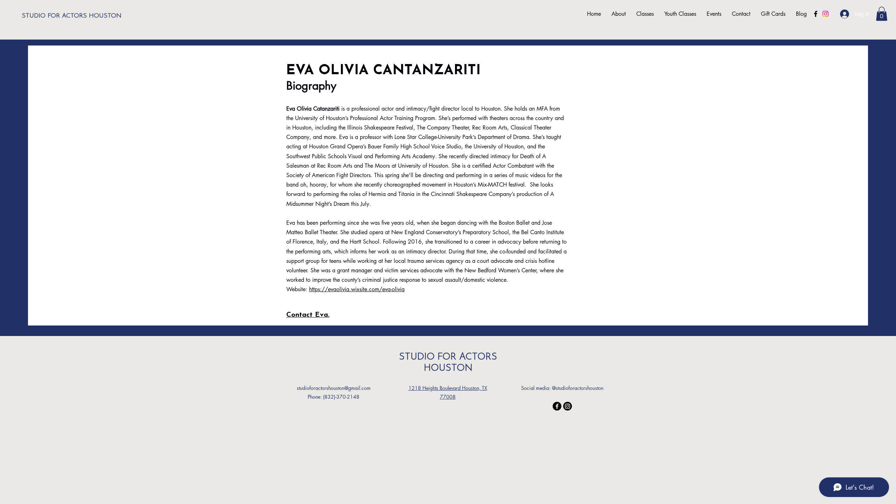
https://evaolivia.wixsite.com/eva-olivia (357, 289)
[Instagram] (825, 14)
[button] (882, 14)
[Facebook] (816, 14)
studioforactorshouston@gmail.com (334, 388)
